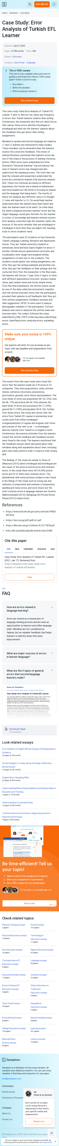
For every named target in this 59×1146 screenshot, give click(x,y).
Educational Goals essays (14, 975)
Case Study (24, 13)
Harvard (28, 549)
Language (31, 62)
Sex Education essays (12, 950)
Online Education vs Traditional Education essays (40, 989)
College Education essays (14, 1028)
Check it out (38, 1121)
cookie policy (47, 1142)
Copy (29, 577)
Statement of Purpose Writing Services (20, 1098)
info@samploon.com (11, 1079)
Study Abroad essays (12, 1018)
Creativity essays (39, 975)
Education (14, 13)
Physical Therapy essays (13, 925)
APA (9, 549)
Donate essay (8, 1092)
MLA (17, 549)
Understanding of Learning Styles (17, 802)
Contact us (7, 1119)
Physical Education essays (14, 935)
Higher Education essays (42, 950)
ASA (53, 549)
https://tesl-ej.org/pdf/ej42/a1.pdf (23, 520)
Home (5, 13)
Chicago (41, 549)
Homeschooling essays (41, 1018)
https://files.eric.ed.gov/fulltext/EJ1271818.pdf (30, 525)
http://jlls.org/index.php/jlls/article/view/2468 (29, 530)
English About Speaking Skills (15, 777)
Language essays (39, 960)
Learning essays (38, 1028)
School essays (37, 925)
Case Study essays (11, 1003)
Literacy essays (38, 1039)
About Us (6, 1113)
